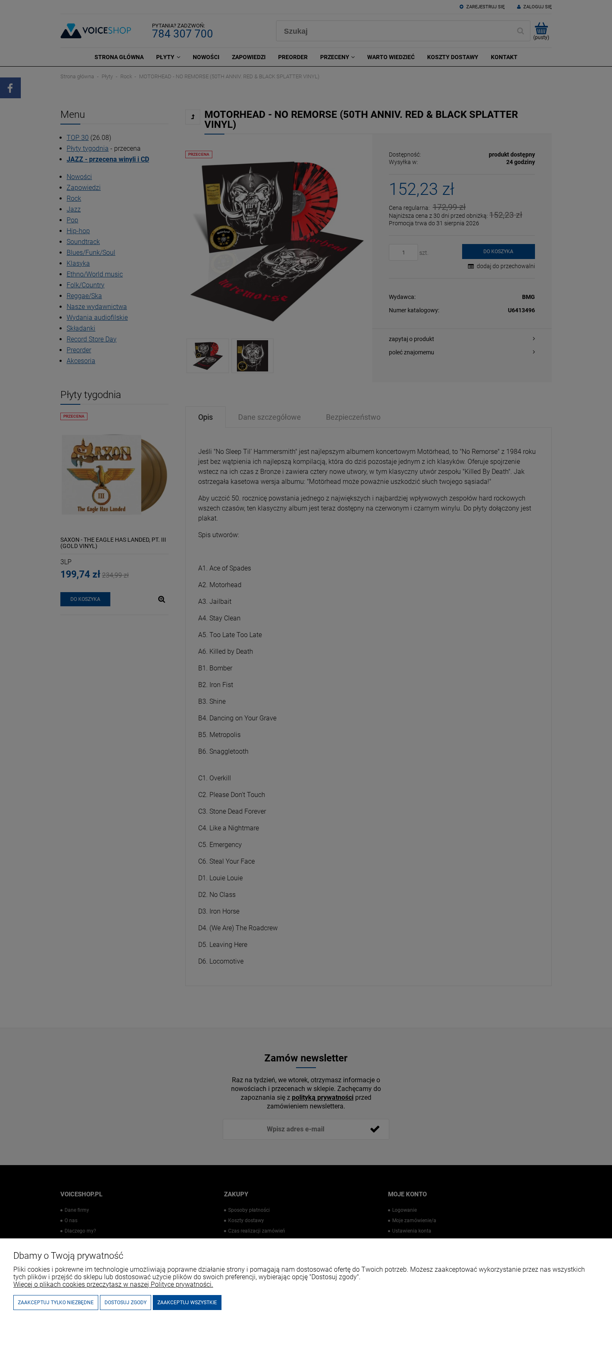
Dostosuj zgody (125, 1302)
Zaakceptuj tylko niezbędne (56, 1302)
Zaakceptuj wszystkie (187, 1302)
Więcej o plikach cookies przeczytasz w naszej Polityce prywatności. (113, 1284)
